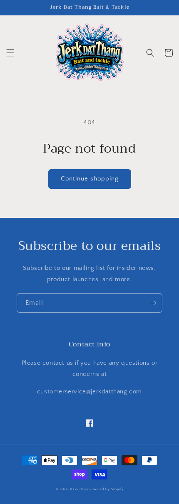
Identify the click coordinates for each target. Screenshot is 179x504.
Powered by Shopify (107, 489)
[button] (10, 53)
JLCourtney (79, 489)
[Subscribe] (153, 303)
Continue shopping (90, 178)
